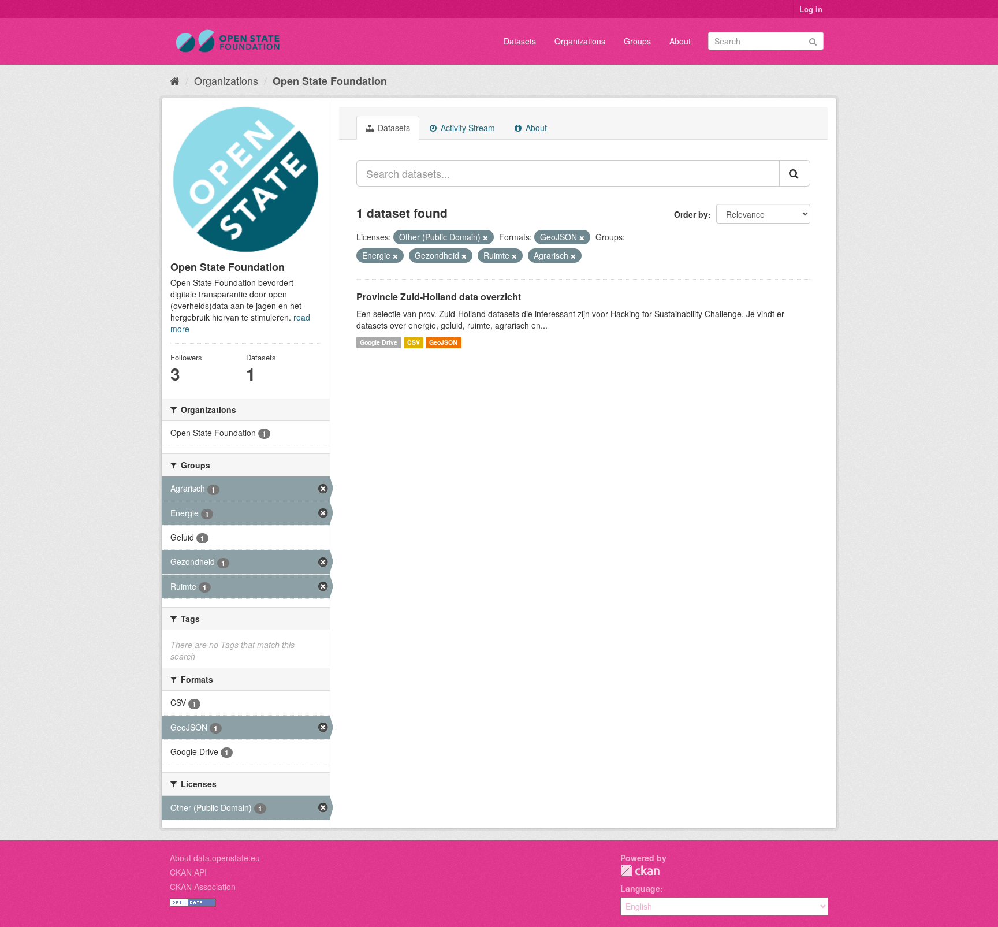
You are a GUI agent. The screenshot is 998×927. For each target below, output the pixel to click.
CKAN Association (203, 886)
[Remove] (485, 237)
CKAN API (188, 872)
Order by (691, 214)
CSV (413, 342)
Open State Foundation (330, 80)
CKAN (640, 871)
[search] (794, 173)
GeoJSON (443, 342)
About (680, 41)
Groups (637, 41)
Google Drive (378, 342)
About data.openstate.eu (215, 857)
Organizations (579, 41)
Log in (810, 8)
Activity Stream (466, 127)
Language (640, 888)
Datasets (520, 41)
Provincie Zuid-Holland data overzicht (438, 296)
